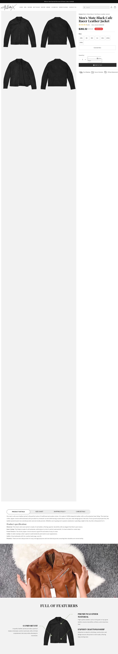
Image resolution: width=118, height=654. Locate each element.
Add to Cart (98, 65)
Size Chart (94, 59)
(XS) (81, 38)
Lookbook (54, 7)
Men (25, 7)
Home (21, 7)
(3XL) (81, 42)
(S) (86, 38)
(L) (97, 38)
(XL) (102, 38)
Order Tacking (63, 7)
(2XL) (108, 38)
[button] (115, 7)
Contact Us (72, 7)
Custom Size (97, 47)
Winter (43, 7)
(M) (92, 38)
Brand (48, 7)
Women (30, 7)
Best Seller (36, 7)
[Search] (84, 7)
